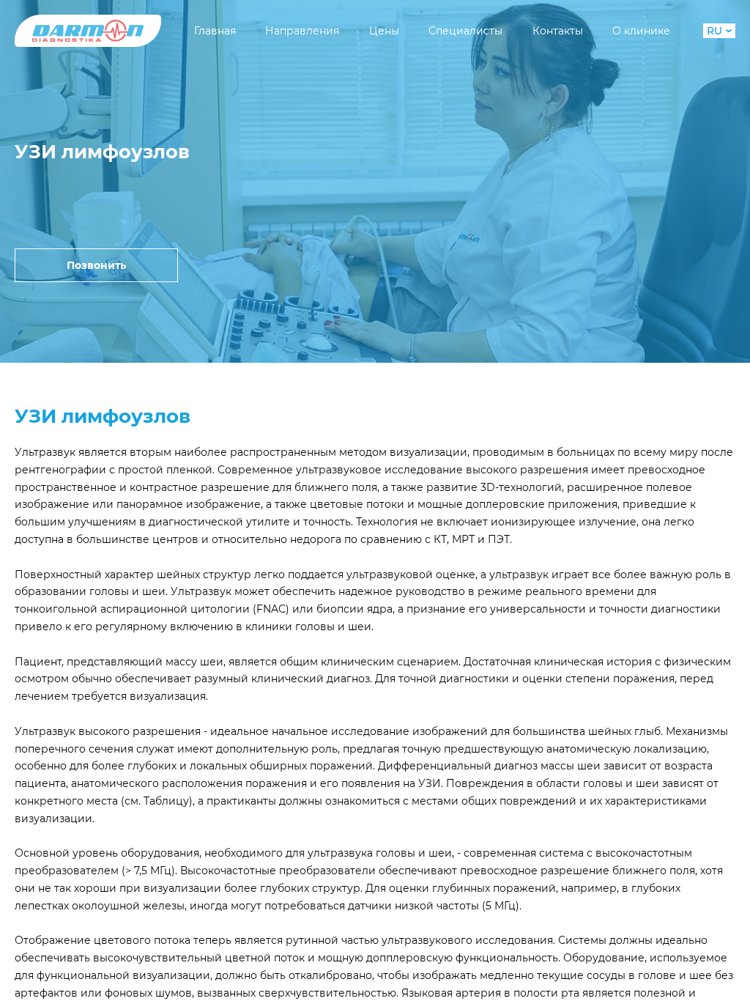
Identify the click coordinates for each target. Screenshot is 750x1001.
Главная (215, 30)
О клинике (641, 30)
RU (714, 30)
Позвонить (96, 265)
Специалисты (465, 30)
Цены (384, 30)
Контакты (557, 30)
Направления (302, 30)
